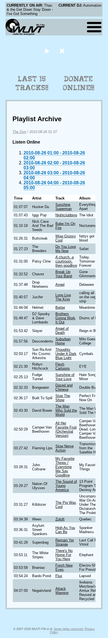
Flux (58, 576)
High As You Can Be (65, 530)
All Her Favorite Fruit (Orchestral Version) (66, 429)
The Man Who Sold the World (66, 410)
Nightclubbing (66, 215)
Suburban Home (63, 341)
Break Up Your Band (63, 274)
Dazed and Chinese (64, 387)
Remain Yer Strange (64, 542)
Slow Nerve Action (64, 448)
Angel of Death (62, 330)
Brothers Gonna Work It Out (65, 318)
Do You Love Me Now (65, 249)
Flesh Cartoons (62, 366)
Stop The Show (62, 398)
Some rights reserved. (69, 629)
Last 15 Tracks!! (32, 83)
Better (60, 307)
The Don (19, 132)
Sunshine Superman (63, 207)
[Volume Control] (62, 51)
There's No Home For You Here (64, 555)
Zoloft (60, 519)
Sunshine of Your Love (64, 377)
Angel (60, 284)
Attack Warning (61, 591)
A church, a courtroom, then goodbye (66, 261)
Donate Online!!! (78, 83)
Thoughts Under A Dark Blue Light (65, 353)
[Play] (47, 51)
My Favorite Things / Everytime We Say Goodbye (64, 467)
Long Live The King (63, 297)
